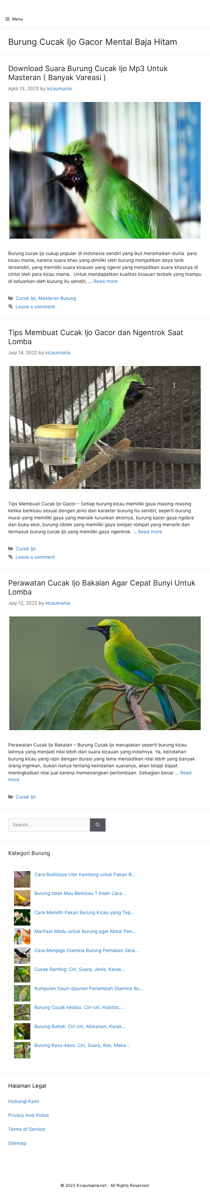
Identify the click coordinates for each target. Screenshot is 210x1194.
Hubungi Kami (23, 1101)
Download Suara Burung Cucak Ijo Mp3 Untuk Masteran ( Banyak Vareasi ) (88, 73)
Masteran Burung (57, 298)
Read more (106, 281)
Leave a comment (35, 306)
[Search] (98, 825)
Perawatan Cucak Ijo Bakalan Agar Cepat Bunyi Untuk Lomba (102, 587)
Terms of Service (26, 1129)
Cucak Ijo (26, 298)
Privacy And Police (28, 1115)
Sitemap (17, 1143)
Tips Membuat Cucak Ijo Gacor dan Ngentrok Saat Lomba (95, 337)
